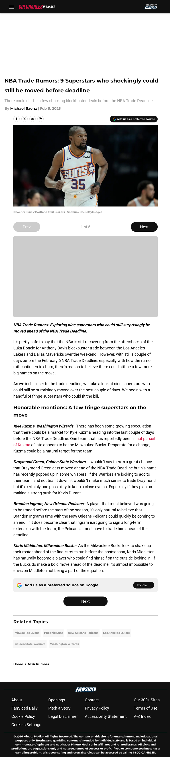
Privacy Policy (97, 708)
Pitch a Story (59, 708)
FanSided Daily (24, 708)
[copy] (40, 119)
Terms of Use (145, 708)
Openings (56, 700)
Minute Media (33, 736)
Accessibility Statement (106, 716)
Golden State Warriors (30, 644)
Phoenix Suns (53, 632)
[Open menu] (11, 6)
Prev (27, 227)
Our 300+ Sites (147, 700)
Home (18, 664)
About (16, 700)
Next (144, 227)
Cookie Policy (23, 716)
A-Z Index (142, 716)
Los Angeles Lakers (116, 632)
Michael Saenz (23, 108)
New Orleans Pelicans (83, 632)
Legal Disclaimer (63, 716)
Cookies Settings (26, 724)
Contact (92, 700)
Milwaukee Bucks (27, 632)
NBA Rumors (38, 664)
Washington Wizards (64, 644)
